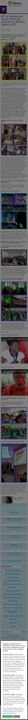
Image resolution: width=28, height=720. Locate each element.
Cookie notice (11, 713)
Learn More (16, 716)
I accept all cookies (7, 716)
